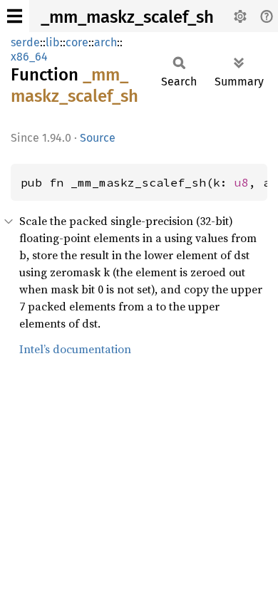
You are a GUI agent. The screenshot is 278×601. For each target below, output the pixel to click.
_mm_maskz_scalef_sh (127, 17)
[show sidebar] (14, 16)
